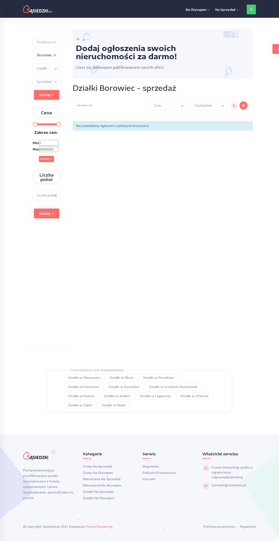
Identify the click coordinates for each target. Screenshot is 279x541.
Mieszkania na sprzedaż (102, 479)
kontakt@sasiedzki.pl (229, 485)
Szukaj (45, 95)
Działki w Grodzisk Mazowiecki (173, 387)
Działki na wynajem (98, 498)
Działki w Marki (114, 405)
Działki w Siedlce (117, 396)
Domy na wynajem (98, 472)
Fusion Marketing (99, 526)
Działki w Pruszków (158, 377)
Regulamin (151, 466)
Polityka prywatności (159, 472)
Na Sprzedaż (225, 9)
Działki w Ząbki (80, 405)
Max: (35, 149)
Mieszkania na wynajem (102, 485)
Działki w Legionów (155, 396)
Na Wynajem (196, 9)
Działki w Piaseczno (83, 387)
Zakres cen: (46, 132)
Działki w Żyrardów (124, 387)
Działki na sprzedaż (98, 491)
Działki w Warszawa (84, 377)
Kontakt (149, 479)
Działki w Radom (81, 396)
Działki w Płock (121, 377)
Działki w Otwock (195, 396)
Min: (35, 143)
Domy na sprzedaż (97, 466)
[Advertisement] (46, 288)
